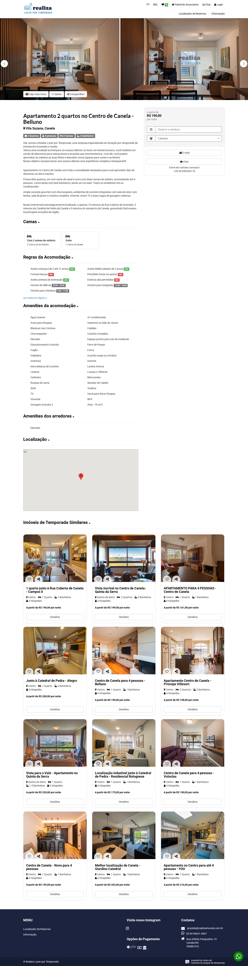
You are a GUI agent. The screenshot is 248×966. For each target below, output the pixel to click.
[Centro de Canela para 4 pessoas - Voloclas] (192, 743)
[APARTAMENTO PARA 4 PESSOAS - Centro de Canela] (192, 558)
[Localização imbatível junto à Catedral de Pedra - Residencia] (123, 743)
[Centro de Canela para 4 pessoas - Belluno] (123, 650)
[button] (243, 63)
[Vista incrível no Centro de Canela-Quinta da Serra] (123, 558)
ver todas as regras (34, 297)
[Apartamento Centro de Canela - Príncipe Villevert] (192, 650)
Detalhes (55, 617)
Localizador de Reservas (192, 13)
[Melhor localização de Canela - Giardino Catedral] (123, 835)
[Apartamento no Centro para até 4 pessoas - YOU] (192, 835)
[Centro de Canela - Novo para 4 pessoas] (55, 835)
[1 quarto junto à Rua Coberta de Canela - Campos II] (55, 558)
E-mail (185, 152)
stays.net (207, 960)
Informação (218, 13)
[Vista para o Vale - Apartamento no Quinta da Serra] (55, 743)
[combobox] (188, 138)
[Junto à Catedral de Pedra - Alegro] (55, 650)
